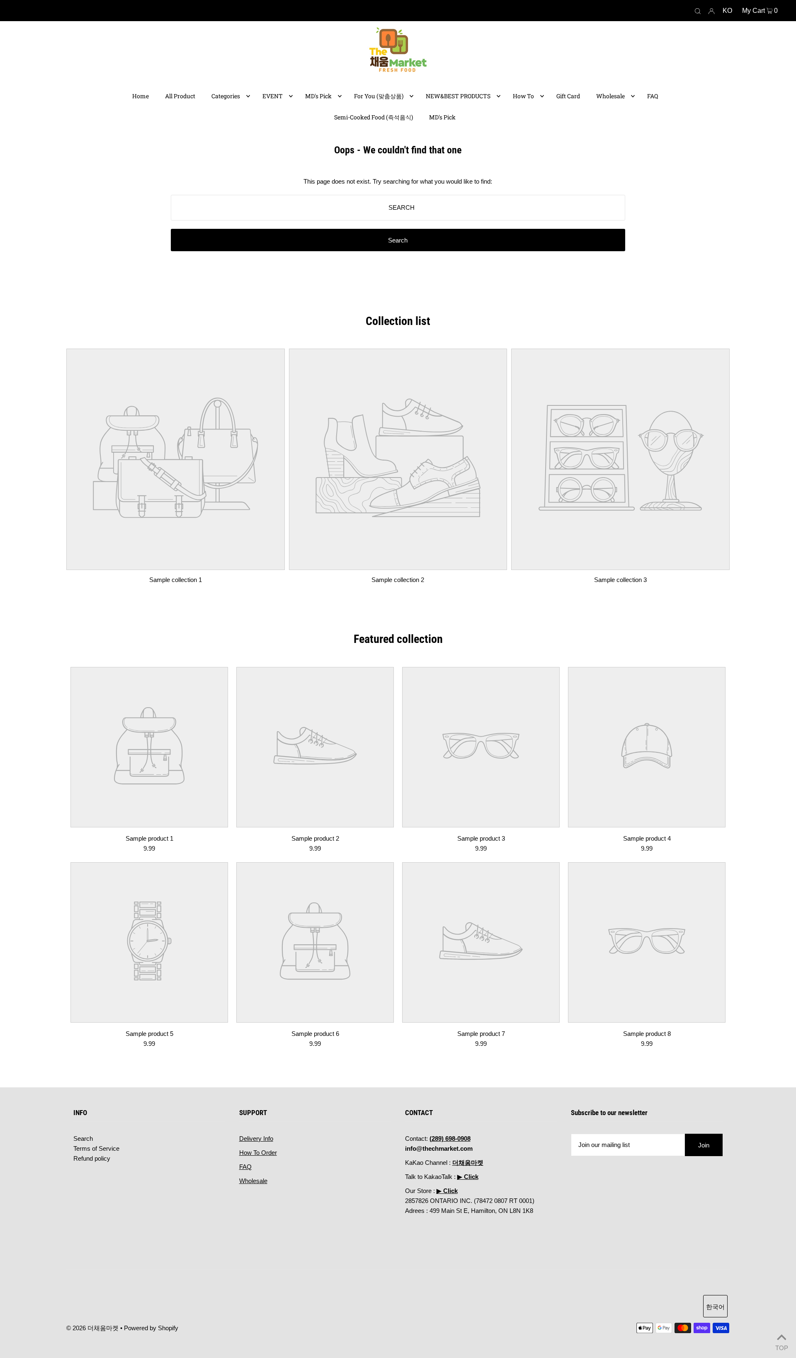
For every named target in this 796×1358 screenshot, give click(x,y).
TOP (781, 1347)
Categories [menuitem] (225, 96)
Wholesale (253, 1180)
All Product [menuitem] (180, 96)
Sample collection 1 (175, 579)
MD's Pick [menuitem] (318, 96)
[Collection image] (176, 563)
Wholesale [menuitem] (610, 96)
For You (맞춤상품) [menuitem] (378, 96)
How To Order (258, 1152)
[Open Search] (698, 10)
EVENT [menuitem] (272, 96)
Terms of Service (96, 1148)
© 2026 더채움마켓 (92, 1327)
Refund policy (91, 1158)
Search (83, 1138)
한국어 (715, 1306)
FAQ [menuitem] (652, 96)
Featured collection (398, 639)
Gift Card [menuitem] (568, 96)
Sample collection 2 (397, 579)
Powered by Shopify (151, 1327)
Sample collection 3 (620, 579)
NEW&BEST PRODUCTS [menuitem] (458, 96)
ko (727, 10)
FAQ (245, 1166)
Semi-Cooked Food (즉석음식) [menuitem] (373, 117)
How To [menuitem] (523, 96)
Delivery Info (256, 1138)
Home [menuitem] (140, 96)
